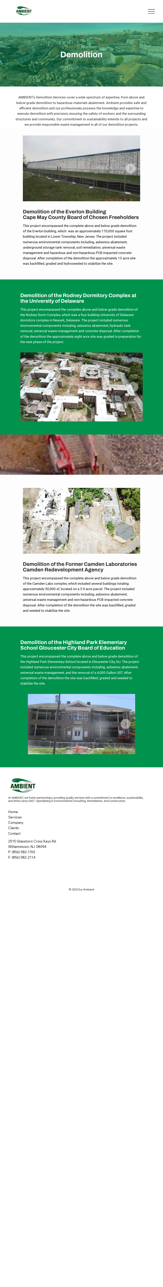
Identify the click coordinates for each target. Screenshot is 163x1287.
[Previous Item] (32, 168)
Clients (13, 828)
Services (15, 817)
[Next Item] (131, 168)
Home (13, 812)
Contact (14, 833)
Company (15, 822)
